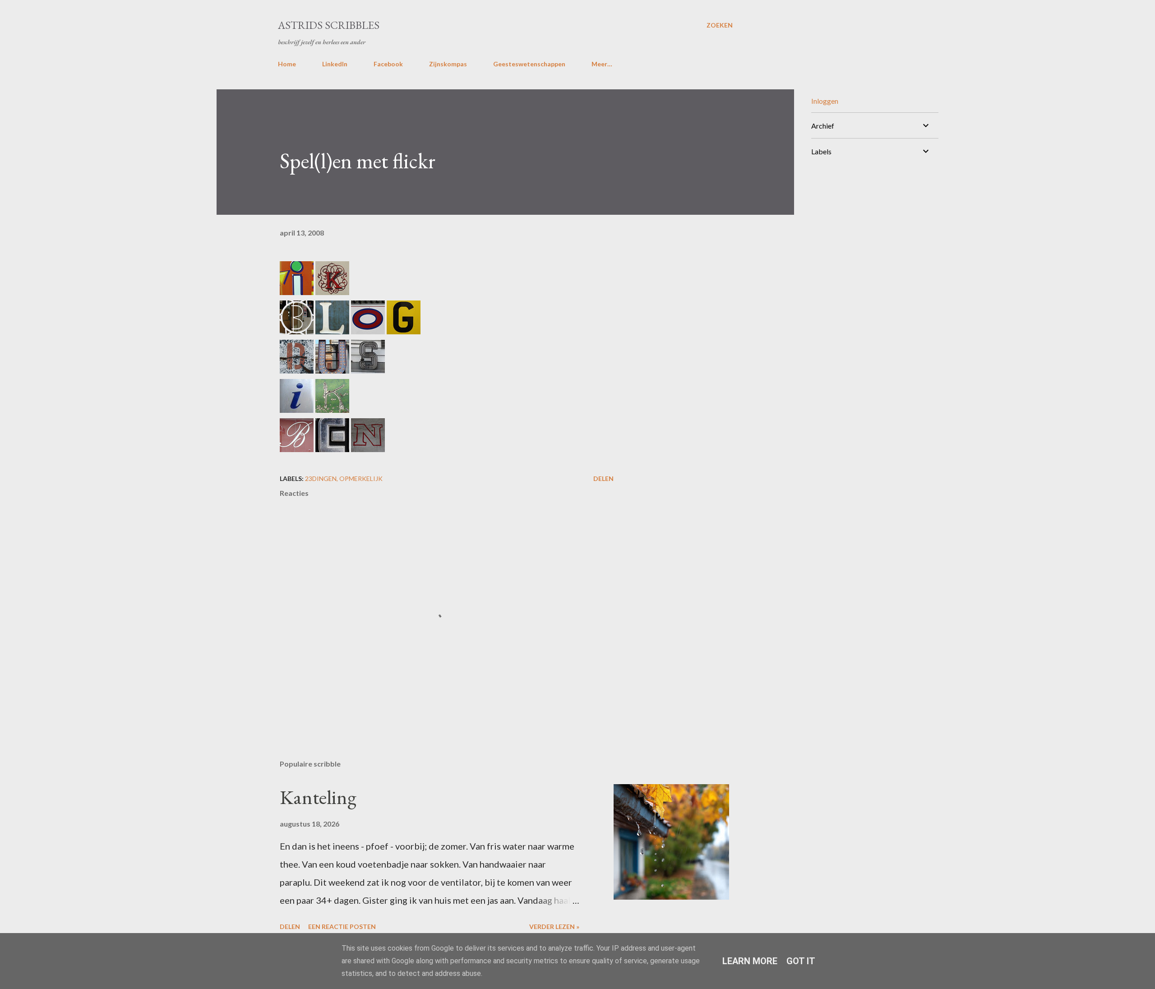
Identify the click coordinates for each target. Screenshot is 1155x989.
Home (287, 64)
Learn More (749, 961)
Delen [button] (603, 478)
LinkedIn (334, 64)
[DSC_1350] (332, 448)
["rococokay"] (332, 291)
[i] (297, 291)
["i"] (297, 409)
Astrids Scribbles (328, 25)
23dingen (321, 478)
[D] (297, 370)
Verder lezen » (554, 926)
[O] (368, 330)
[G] (403, 330)
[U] (332, 370)
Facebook (388, 64)
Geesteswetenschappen (529, 64)
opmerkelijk (361, 478)
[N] (368, 448)
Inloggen (824, 101)
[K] (332, 409)
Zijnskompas (448, 64)
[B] (297, 330)
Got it (800, 961)
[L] (332, 330)
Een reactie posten (342, 926)
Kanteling (318, 797)
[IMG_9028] (368, 370)
